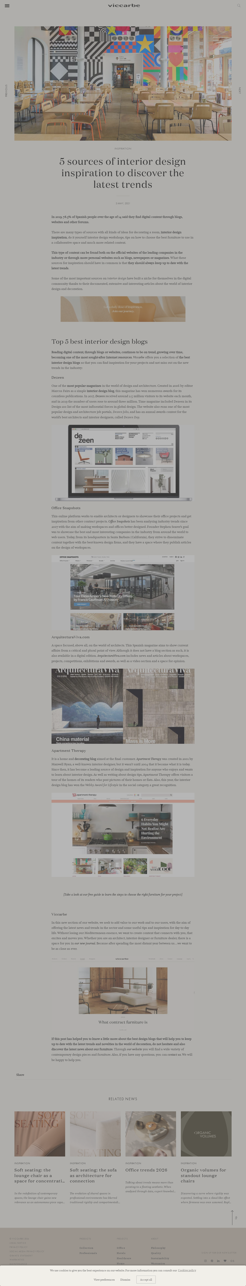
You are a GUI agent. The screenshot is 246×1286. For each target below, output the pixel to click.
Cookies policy (187, 1270)
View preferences (104, 1279)
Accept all (146, 1279)
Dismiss (125, 1279)
